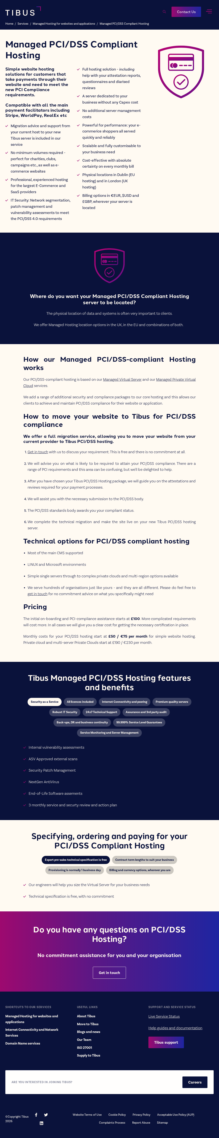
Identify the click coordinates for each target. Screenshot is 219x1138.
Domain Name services (22, 1043)
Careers (195, 1082)
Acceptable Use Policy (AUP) (175, 1115)
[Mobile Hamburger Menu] (209, 11)
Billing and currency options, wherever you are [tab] (139, 870)
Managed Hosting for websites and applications (64, 24)
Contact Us (186, 12)
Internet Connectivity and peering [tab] (124, 702)
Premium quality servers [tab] (172, 702)
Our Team (84, 1040)
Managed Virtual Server (122, 379)
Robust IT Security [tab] (64, 712)
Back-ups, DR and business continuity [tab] (82, 722)
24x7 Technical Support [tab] (101, 712)
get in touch (37, 594)
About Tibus (86, 1016)
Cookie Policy (117, 1115)
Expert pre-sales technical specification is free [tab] (76, 860)
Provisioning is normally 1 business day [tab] (75, 870)
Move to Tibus (88, 1024)
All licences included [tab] (80, 702)
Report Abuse (141, 1122)
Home (9, 24)
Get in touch (38, 452)
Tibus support (166, 1042)
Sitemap (162, 1122)
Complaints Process (112, 1122)
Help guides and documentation (175, 1028)
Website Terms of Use (87, 1115)
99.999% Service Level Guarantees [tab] (139, 722)
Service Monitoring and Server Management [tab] (109, 733)
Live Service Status (164, 1016)
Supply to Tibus (88, 1055)
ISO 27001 (84, 1048)
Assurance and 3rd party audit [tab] (146, 712)
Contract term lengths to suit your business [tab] (144, 860)
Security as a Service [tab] (44, 702)
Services (23, 24)
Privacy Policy (141, 1115)
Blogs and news (88, 1032)
